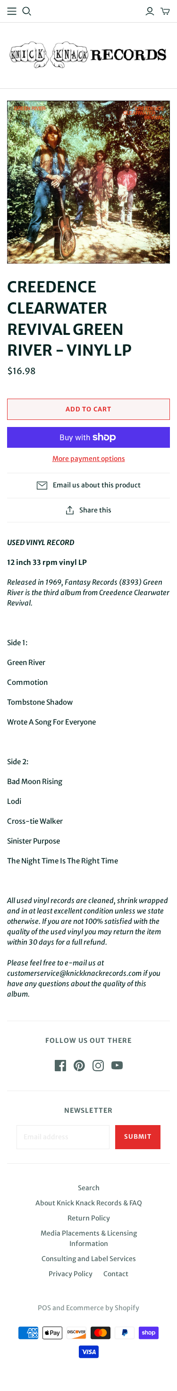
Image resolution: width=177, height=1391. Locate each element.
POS (44, 1308)
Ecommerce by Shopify (102, 1308)
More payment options (88, 458)
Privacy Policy (71, 1274)
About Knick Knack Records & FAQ (88, 1203)
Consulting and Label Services (89, 1258)
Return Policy (88, 1218)
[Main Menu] (12, 11)
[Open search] (27, 11)
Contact (115, 1274)
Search (89, 1188)
